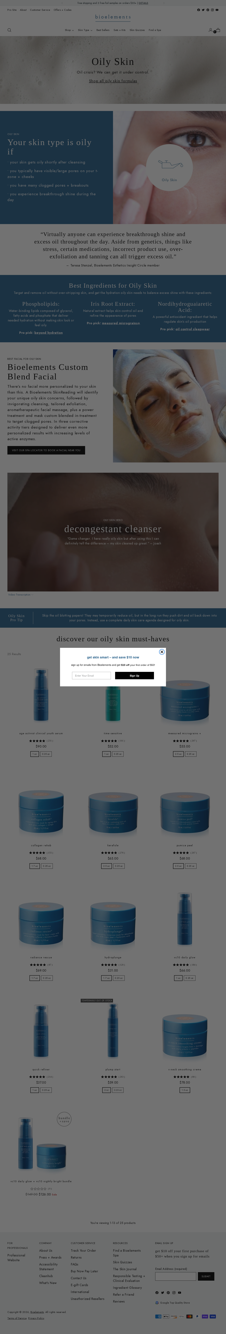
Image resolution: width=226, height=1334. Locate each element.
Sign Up (134, 675)
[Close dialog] (162, 652)
